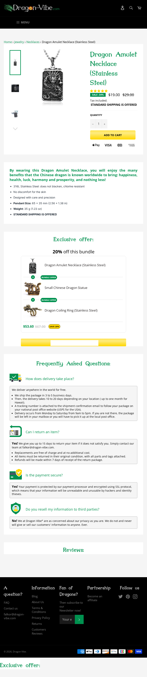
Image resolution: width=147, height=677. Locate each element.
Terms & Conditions (39, 610)
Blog (35, 596)
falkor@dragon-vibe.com (14, 616)
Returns (37, 624)
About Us (38, 602)
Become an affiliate (94, 598)
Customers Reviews (39, 631)
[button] (99, 91)
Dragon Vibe (19, 651)
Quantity (96, 115)
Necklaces (32, 42)
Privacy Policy (41, 618)
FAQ (6, 602)
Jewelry (19, 42)
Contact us (11, 608)
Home (8, 42)
